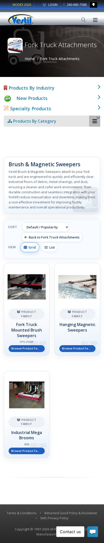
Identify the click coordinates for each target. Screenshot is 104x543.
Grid (31, 247)
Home (30, 58)
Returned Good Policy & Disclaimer (70, 513)
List (51, 247)
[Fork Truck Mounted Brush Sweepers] (26, 309)
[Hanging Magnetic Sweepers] (77, 309)
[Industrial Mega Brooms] (26, 414)
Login (52, 5)
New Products (31, 98)
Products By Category (34, 121)
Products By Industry (31, 88)
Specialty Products (30, 108)
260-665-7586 (76, 5)
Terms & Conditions (22, 513)
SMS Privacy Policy (54, 518)
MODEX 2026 (22, 5)
